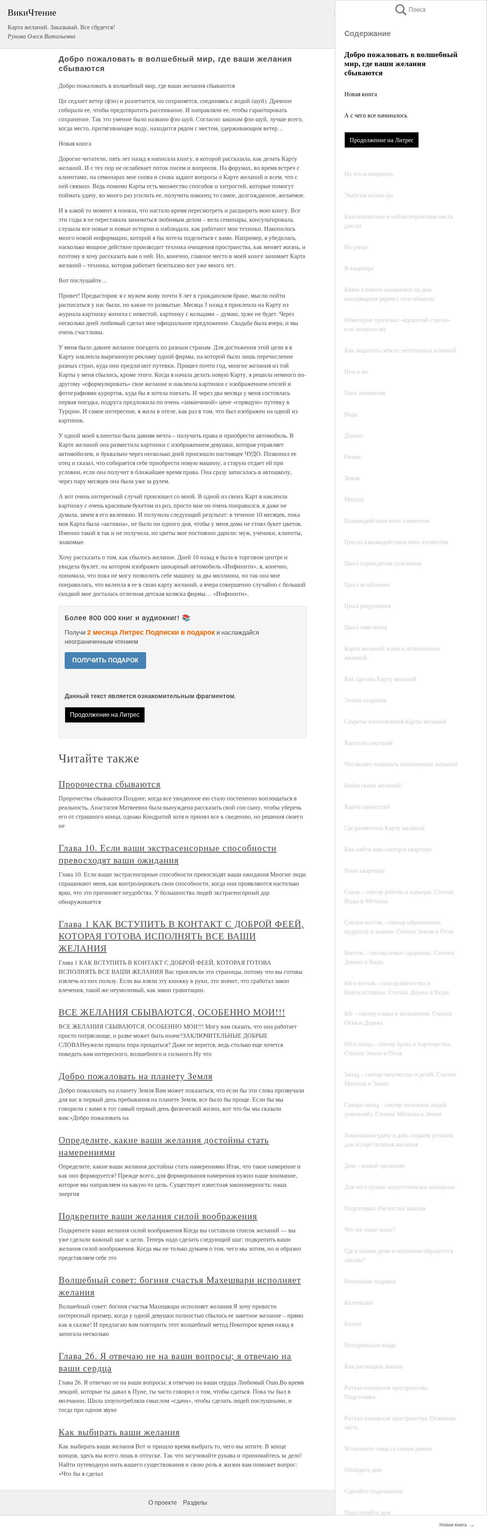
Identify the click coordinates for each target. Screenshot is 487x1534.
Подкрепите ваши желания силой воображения (158, 1216)
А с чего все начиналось (375, 115)
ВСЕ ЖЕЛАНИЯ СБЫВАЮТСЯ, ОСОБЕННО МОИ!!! (172, 1012)
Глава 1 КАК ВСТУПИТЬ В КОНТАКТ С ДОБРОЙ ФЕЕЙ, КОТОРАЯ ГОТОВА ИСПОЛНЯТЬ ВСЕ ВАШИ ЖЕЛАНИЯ (181, 936)
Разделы (195, 1502)
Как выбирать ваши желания (119, 1432)
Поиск (410, 9)
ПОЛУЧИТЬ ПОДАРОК (105, 660)
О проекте (162, 1502)
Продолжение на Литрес (382, 140)
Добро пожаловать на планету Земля (136, 1076)
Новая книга (360, 94)
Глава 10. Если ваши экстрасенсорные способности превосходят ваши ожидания (168, 854)
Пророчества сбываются (110, 784)
